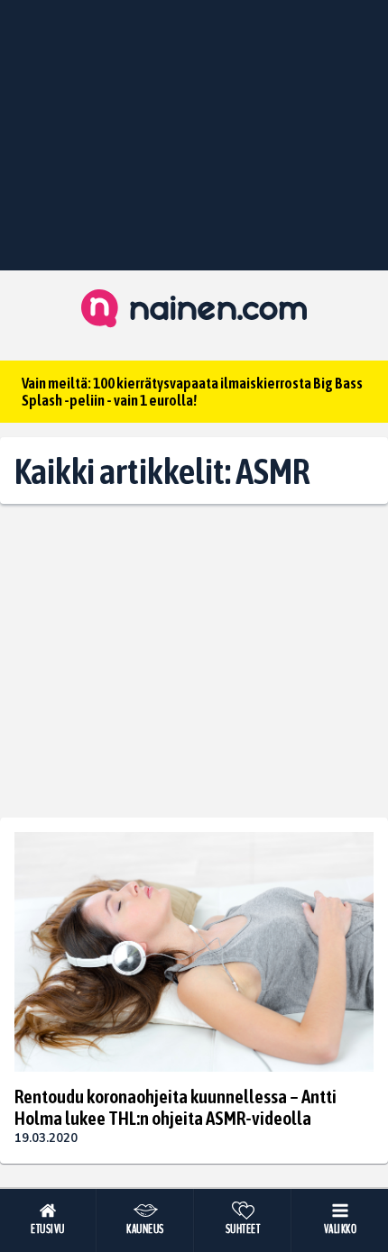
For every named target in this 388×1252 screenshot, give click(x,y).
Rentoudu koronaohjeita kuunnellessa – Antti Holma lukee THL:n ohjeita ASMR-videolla (175, 1107)
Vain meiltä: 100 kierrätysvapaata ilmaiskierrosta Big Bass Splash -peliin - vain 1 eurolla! (192, 391)
